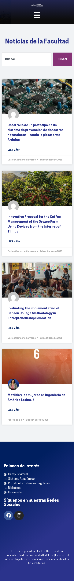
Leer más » (14, 150)
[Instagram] (19, 515)
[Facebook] (8, 515)
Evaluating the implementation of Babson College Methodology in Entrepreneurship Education (34, 313)
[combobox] (26, 59)
